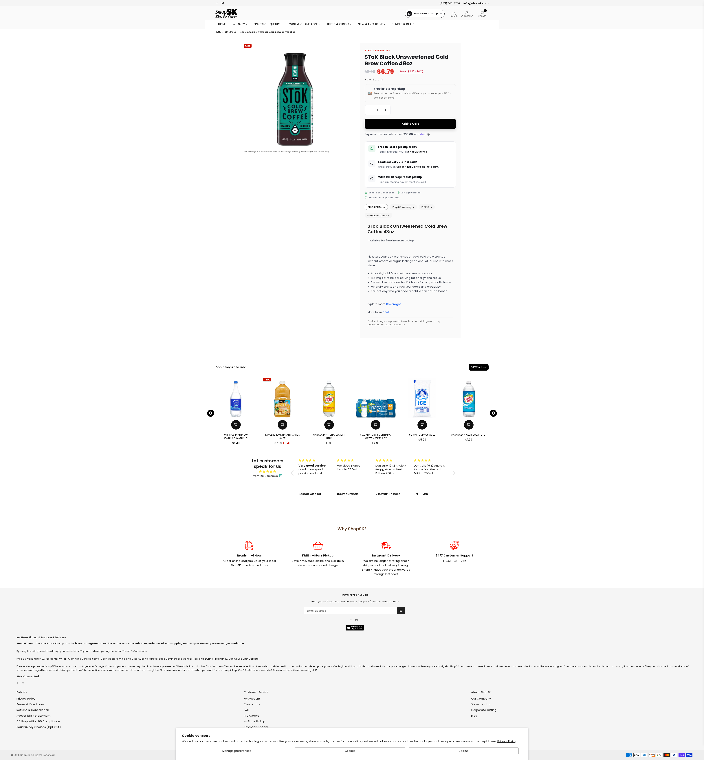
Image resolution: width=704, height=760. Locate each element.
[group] (377, 110)
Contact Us (252, 704)
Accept (350, 751)
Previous (210, 413)
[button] (369, 110)
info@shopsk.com (476, 3)
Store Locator (481, 704)
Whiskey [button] (239, 24)
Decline (464, 751)
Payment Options (256, 727)
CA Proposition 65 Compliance (38, 721)
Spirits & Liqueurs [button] (267, 24)
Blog (474, 716)
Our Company (481, 698)
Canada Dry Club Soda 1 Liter (468, 434)
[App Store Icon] (355, 627)
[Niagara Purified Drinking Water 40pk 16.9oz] (375, 397)
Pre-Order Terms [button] (377, 215)
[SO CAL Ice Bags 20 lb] (422, 397)
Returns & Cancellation (32, 710)
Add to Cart (410, 124)
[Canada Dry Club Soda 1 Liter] (468, 397)
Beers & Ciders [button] (338, 24)
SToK (386, 312)
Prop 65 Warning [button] (402, 207)
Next (493, 413)
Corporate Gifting (483, 710)
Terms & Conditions (30, 704)
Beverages (230, 32)
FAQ (246, 710)
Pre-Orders (251, 716)
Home (222, 24)
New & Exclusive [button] (371, 24)
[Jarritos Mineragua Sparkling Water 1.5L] (236, 397)
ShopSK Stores (417, 151)
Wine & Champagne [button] (304, 24)
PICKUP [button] (425, 207)
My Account (252, 698)
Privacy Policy (506, 741)
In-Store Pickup (254, 721)
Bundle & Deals (403, 24)
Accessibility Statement (33, 716)
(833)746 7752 (449, 3)
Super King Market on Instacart (417, 167)
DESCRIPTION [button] (375, 207)
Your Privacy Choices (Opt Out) (38, 727)
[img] (267, 471)
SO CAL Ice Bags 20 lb (422, 434)
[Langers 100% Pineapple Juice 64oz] (282, 397)
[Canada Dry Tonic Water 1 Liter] (329, 397)
